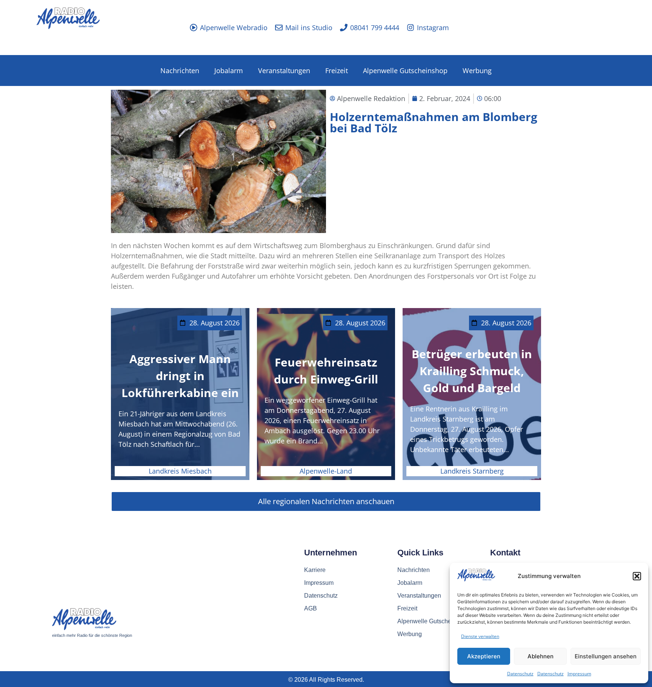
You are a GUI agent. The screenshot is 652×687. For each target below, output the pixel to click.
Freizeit (336, 70)
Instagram (433, 27)
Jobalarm (228, 70)
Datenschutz (520, 673)
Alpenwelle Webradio (234, 27)
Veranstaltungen (284, 70)
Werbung (477, 70)
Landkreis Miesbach (180, 470)
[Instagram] (410, 27)
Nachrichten (179, 70)
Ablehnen (540, 656)
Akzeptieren (483, 656)
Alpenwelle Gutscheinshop (405, 70)
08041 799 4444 (374, 27)
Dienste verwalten (480, 636)
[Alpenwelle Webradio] (193, 27)
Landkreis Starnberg (472, 470)
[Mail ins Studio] (279, 27)
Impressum (579, 673)
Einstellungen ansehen (606, 656)
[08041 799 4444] (344, 27)
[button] (637, 576)
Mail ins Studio (308, 27)
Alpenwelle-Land (326, 470)
